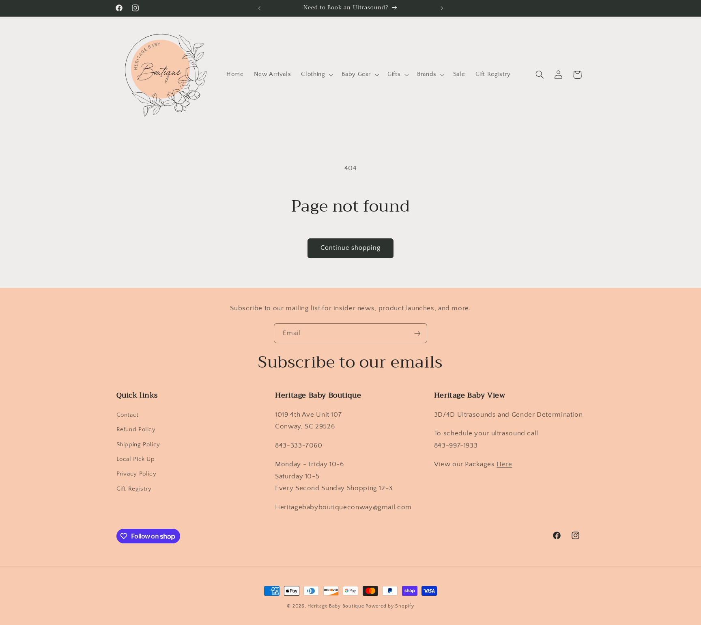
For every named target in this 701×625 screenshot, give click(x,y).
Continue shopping (350, 247)
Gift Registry (134, 489)
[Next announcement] (442, 8)
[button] (316, 75)
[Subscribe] (417, 333)
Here (504, 464)
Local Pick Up (135, 459)
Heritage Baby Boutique (335, 606)
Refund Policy (136, 429)
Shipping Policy (138, 444)
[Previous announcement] (259, 8)
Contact (127, 415)
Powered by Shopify (390, 606)
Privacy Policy (136, 474)
